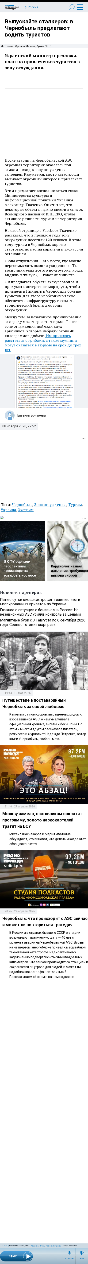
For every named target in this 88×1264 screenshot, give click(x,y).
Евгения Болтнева (31, 415)
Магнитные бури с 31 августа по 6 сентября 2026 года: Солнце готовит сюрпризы (42, 622)
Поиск (72, 7)
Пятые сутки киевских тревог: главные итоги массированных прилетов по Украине (40, 601)
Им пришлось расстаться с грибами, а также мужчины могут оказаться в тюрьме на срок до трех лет (43, 342)
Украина (8, 509)
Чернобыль (22, 504)
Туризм (75, 504)
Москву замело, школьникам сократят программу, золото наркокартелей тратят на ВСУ (42, 820)
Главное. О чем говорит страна (46, 1246)
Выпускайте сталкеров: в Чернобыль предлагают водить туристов (39, 28)
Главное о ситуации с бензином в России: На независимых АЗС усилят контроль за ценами (40, 612)
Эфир (82, 1259)
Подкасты (69, 1259)
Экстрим (26, 509)
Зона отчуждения (50, 504)
